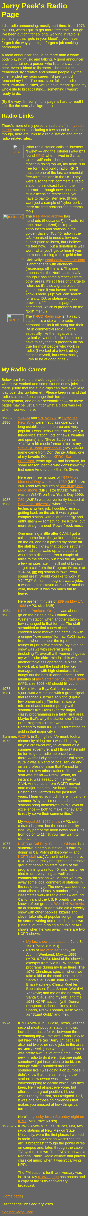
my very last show (54, 950)
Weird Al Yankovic (69, 904)
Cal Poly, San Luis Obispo (54, 844)
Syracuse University (34, 504)
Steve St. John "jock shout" (40, 448)
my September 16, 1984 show (60, 679)
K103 (22, 611)
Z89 (21, 500)
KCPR (23, 844)
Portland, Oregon (46, 611)
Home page (12, 1196)
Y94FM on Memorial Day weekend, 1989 (48, 479)
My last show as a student (47, 942)
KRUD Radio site (47, 316)
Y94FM (24, 418)
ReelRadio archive (48, 216)
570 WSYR (47, 418)
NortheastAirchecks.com (65, 260)
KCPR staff (27, 857)
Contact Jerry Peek (17, 1212)
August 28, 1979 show (42, 822)
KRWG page (48, 1177)
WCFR (23, 736)
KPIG (40, 156)
